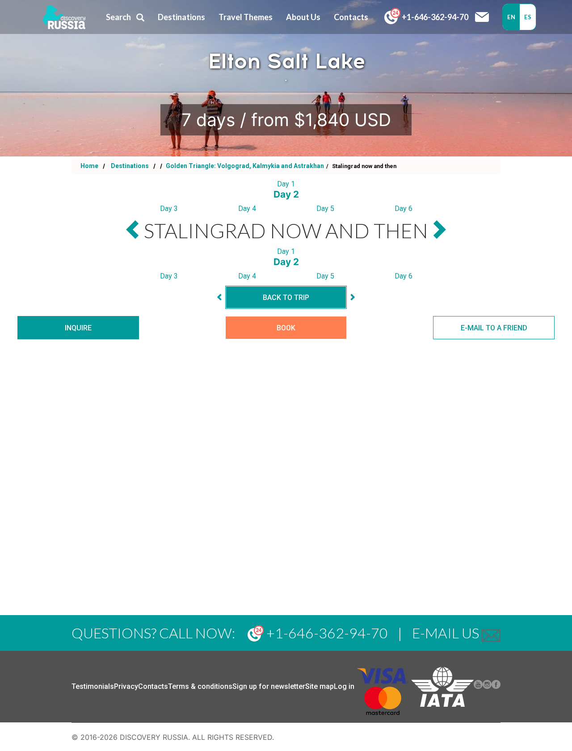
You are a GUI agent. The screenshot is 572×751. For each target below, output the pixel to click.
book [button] (286, 328)
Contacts (153, 686)
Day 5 (325, 208)
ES (527, 17)
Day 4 (247, 208)
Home (89, 165)
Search (118, 17)
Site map (319, 686)
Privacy (126, 686)
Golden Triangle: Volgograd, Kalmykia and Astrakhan (244, 165)
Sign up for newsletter (268, 686)
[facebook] (496, 687)
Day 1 (286, 184)
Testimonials (93, 686)
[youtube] (478, 687)
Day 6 (403, 208)
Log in (344, 686)
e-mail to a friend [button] (494, 328)
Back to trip (286, 297)
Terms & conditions (200, 686)
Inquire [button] (78, 328)
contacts (351, 17)
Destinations (129, 165)
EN (511, 17)
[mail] (491, 632)
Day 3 (169, 208)
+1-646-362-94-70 (434, 17)
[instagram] (487, 687)
